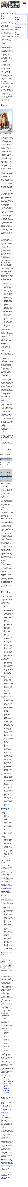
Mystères (17, 34)
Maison (17, 36)
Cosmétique (18, 27)
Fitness (17, 32)
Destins (17, 29)
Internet (17, 14)
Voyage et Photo (19, 38)
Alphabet (9, 414)
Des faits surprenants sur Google (6, 1177)
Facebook (17, 17)
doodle (6, 632)
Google (17, 19)
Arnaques (17, 16)
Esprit (16, 31)
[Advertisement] (21, 46)
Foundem (9, 563)
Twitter (17, 21)
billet (10, 585)
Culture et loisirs (19, 26)
